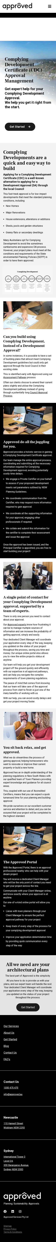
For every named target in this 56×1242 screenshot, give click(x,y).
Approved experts (16, 624)
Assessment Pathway (14, 377)
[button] (49, 6)
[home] (18, 6)
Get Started (28, 1007)
